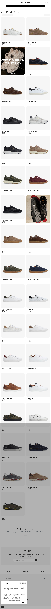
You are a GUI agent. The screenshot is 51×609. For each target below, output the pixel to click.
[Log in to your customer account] (41, 2)
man (23, 556)
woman (29, 556)
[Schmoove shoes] (25, 2)
